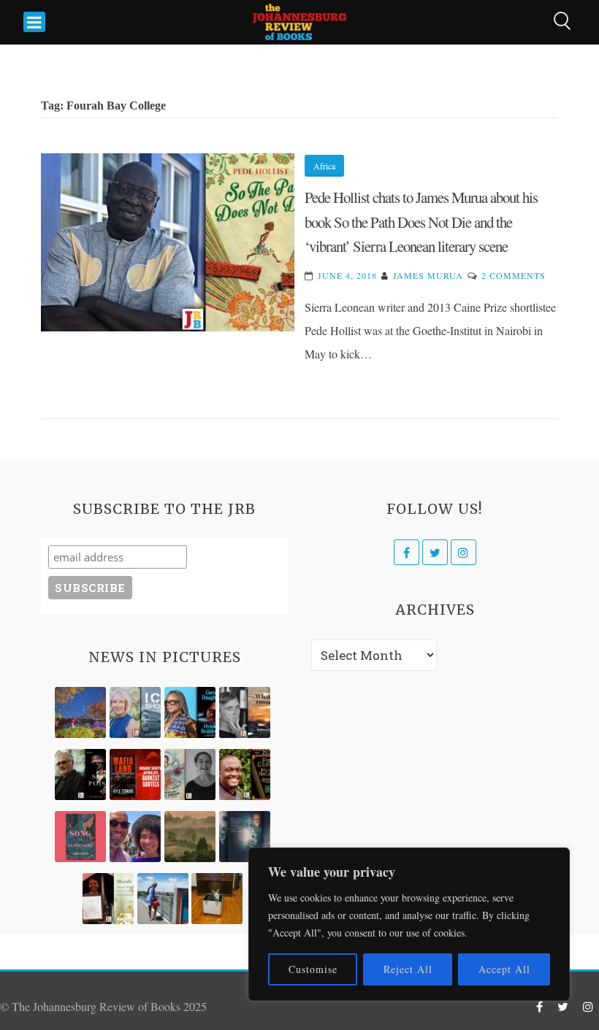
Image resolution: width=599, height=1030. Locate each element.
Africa (324, 166)
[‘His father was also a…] (108, 898)
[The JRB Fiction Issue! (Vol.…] (80, 712)
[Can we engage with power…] (80, 774)
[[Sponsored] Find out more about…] (80, 836)
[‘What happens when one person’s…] (244, 774)
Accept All (504, 969)
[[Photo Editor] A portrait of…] (162, 898)
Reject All (408, 969)
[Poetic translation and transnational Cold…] (244, 836)
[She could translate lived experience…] (135, 836)
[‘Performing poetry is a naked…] (189, 774)
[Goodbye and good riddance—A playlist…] (217, 898)
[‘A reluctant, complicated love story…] (135, 712)
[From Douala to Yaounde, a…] (189, 836)
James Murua (428, 275)
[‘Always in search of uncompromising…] (244, 712)
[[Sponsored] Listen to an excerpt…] (189, 712)
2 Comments (513, 275)
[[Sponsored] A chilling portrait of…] (135, 774)
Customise (313, 969)
